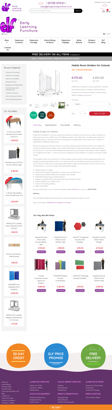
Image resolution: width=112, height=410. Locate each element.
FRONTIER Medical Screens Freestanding (60, 278)
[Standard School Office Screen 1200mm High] (14, 153)
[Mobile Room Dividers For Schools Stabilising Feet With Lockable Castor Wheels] (54, 105)
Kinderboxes (62, 390)
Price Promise (6, 389)
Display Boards (63, 397)
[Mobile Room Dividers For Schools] (49, 82)
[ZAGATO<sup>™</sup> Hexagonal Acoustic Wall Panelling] (80, 226)
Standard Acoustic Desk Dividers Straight (99, 239)
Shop (6, 40)
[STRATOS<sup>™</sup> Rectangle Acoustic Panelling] (80, 264)
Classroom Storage (12, 75)
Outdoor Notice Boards (66, 402)
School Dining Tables (93, 397)
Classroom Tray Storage (94, 385)
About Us (5, 382)
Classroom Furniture (12, 72)
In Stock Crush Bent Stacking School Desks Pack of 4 (14, 134)
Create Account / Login (102, 2)
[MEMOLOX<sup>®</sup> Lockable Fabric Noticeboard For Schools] (14, 214)
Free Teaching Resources (10, 391)
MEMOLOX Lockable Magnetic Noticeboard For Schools (14, 317)
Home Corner (34, 402)
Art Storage (90, 388)
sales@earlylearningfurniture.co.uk (56, 6)
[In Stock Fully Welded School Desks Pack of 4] (14, 184)
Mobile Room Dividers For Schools (59, 203)
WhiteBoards (79, 41)
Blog (3, 394)
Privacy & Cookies (8, 403)
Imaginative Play (35, 400)
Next (67, 105)
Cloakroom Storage (92, 390)
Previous (30, 105)
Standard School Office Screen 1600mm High (60, 239)
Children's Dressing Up (37, 397)
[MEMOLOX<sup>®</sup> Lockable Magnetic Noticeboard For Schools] (14, 306)
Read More (88, 95)
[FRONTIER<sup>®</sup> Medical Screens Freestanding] (60, 264)
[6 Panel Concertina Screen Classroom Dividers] (41, 264)
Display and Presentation (14, 85)
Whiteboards (34, 390)
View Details (41, 252)
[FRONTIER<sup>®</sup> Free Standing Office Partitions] (14, 275)
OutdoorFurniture (91, 41)
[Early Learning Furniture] (11, 7)
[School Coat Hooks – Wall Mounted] (14, 245)
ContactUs (7, 48)
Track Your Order (7, 398)
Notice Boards (62, 400)
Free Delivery (6, 384)
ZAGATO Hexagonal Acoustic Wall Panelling (80, 239)
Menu (5, 34)
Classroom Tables (36, 388)
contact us (75, 189)
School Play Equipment (14, 99)
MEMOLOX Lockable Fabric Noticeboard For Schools (13, 225)
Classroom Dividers (12, 79)
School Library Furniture (14, 96)
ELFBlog (103, 41)
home (34, 59)
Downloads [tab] (65, 125)
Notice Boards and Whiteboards (12, 89)
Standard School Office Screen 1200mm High (99, 278)
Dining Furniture (11, 82)
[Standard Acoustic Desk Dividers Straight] (99, 226)
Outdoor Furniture (12, 93)
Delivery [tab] (77, 125)
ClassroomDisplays (65, 41)
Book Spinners (62, 388)
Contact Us (6, 396)
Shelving (60, 385)
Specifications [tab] (51, 125)
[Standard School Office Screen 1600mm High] (60, 226)
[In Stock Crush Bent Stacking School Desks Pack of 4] (14, 123)
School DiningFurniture (49, 41)
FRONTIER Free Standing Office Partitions (14, 287)
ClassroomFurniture (19, 41)
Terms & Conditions (8, 400)
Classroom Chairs (36, 385)
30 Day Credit (6, 387)
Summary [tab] (37, 125)
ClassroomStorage (33, 41)
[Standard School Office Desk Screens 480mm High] (41, 226)
